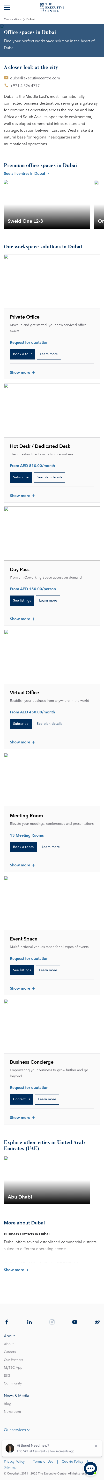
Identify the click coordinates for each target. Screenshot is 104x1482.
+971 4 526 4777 (25, 86)
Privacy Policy (14, 1462)
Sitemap (10, 1467)
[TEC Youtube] (75, 1322)
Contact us (21, 1099)
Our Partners (13, 1360)
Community (13, 1383)
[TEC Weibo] (97, 1322)
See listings (22, 600)
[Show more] (7, 7)
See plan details (49, 477)
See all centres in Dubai (24, 173)
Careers (10, 1352)
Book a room (23, 847)
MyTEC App (13, 1368)
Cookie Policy (72, 1462)
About (9, 1344)
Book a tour (22, 354)
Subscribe (21, 477)
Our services (15, 1430)
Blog (7, 1404)
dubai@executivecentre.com (35, 78)
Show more (20, 372)
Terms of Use (43, 1462)
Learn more (49, 354)
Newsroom (12, 1412)
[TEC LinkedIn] (29, 1322)
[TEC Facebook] (7, 1322)
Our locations (13, 19)
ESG (7, 1376)
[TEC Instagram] (52, 1322)
